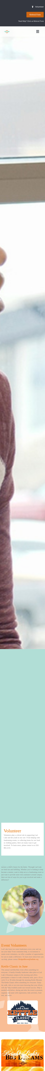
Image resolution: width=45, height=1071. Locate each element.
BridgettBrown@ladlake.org (28, 959)
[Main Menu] (37, 32)
